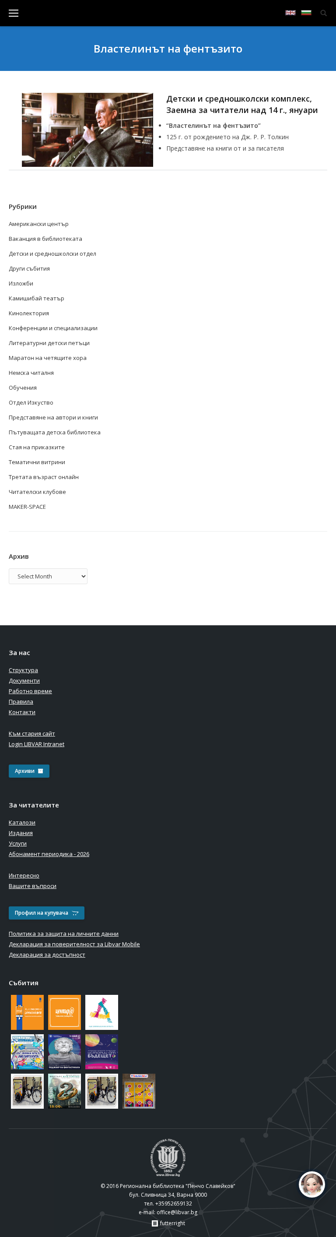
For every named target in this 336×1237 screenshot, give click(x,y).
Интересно (24, 875)
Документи (24, 680)
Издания (21, 833)
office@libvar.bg (177, 1212)
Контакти (22, 712)
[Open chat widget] (312, 1184)
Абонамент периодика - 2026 (49, 854)
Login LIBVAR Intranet (36, 744)
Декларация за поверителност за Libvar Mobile (74, 944)
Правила (21, 701)
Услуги (18, 843)
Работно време (30, 691)
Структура (23, 670)
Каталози (22, 822)
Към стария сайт (32, 733)
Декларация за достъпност (47, 955)
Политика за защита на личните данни (64, 933)
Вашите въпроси (32, 886)
